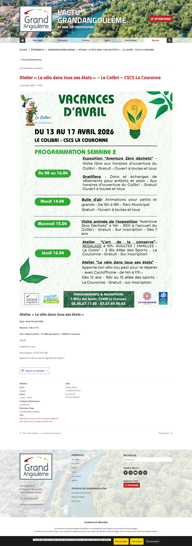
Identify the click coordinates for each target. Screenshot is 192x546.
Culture (86, 40)
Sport (107, 40)
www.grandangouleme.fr (81, 492)
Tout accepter (121, 541)
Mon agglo (38, 40)
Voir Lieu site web (72, 397)
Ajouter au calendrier (35, 370)
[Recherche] (169, 40)
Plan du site (76, 501)
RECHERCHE (130, 455)
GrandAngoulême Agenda (30, 411)
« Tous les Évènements (31, 59)
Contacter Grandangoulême (32, 504)
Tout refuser (136, 541)
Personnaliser (152, 541)
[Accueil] (22, 40)
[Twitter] (140, 472)
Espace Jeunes (71, 387)
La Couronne (24, 404)
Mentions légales (78, 496)
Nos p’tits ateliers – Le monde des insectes (41, 433)
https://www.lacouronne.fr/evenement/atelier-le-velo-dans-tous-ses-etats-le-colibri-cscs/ (39, 420)
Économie (62, 40)
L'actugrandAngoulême (91, 16)
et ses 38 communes (75, 27)
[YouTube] (135, 472)
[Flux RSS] (145, 472)
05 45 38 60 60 (31, 498)
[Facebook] (126, 472)
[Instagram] (131, 472)
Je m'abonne (161, 18)
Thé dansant (164, 433)
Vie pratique (131, 40)
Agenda (155, 40)
